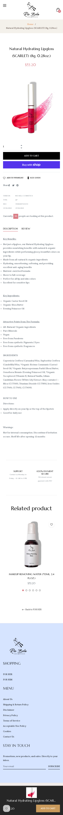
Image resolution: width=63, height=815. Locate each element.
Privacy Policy (10, 715)
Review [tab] (26, 228)
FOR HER (7, 674)
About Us (8, 699)
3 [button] (30, 590)
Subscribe (54, 766)
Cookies (7, 731)
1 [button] (23, 590)
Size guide (35, 178)
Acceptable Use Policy (14, 726)
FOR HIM (7, 680)
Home (30, 24)
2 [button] (26, 590)
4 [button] (33, 590)
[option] (31, 555)
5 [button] (36, 590)
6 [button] (40, 590)
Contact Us (8, 737)
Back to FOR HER (33, 609)
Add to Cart (48, 808)
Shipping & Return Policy (15, 704)
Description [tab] (10, 228)
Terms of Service (11, 721)
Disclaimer (8, 710)
